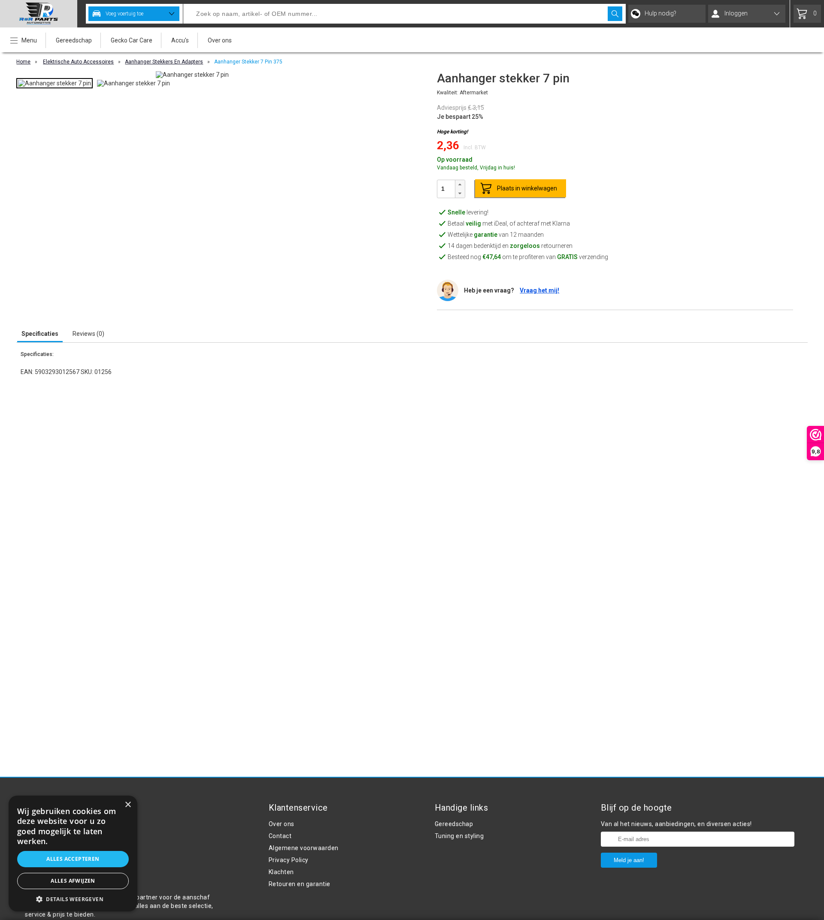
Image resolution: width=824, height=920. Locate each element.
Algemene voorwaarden (304, 848)
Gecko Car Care (131, 40)
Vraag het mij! (539, 290)
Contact (280, 836)
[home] (38, 13)
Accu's (180, 40)
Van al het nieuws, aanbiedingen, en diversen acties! (676, 823)
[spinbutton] (446, 188)
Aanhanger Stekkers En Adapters (164, 62)
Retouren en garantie (299, 884)
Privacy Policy (289, 860)
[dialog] (73, 853)
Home (23, 62)
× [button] (127, 805)
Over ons (220, 40)
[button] (459, 184)
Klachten (281, 872)
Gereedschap (74, 40)
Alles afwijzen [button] (73, 880)
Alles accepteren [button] (72, 859)
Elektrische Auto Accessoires (78, 62)
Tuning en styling (459, 836)
